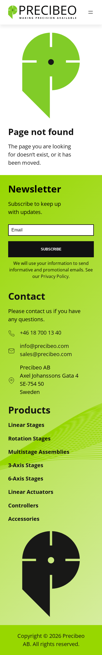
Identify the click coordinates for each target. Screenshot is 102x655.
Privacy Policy (55, 276)
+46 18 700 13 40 (40, 332)
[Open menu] (90, 12)
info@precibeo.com (44, 346)
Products (29, 409)
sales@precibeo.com (46, 354)
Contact (26, 296)
